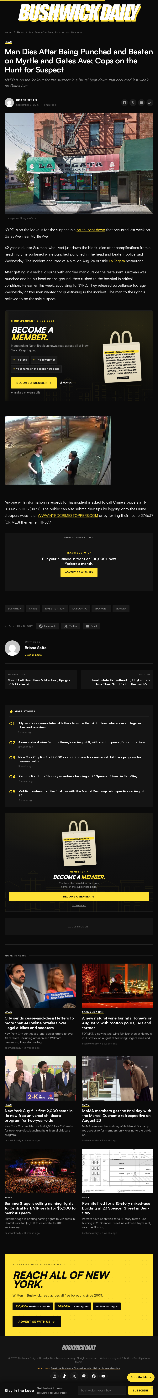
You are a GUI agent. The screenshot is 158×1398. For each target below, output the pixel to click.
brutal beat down (90, 229)
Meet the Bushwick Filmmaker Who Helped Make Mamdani (85, 1368)
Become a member (33, 383)
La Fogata (117, 261)
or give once (79, 905)
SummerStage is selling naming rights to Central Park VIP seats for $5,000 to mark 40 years (40, 1208)
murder (121, 608)
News (20, 32)
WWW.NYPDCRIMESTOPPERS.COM (68, 515)
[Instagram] (54, 1376)
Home (8, 32)
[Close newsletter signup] (152, 1388)
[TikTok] (64, 1376)
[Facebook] (94, 1376)
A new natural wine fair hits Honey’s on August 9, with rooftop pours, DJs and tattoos (117, 1023)
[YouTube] (103, 1376)
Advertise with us (36, 1321)
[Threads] (84, 1376)
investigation (55, 608)
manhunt (101, 608)
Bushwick (14, 608)
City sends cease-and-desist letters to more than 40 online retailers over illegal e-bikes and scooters (39, 1023)
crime (33, 608)
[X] (74, 1376)
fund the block (141, 1377)
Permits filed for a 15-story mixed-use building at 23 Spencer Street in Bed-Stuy (116, 1208)
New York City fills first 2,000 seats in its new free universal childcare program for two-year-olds (39, 1115)
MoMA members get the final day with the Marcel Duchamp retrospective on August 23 (116, 1115)
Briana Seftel (36, 647)
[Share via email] (141, 102)
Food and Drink (93, 1012)
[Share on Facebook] (124, 102)
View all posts (33, 654)
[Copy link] (149, 102)
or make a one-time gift (25, 392)
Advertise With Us (79, 572)
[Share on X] (132, 102)
